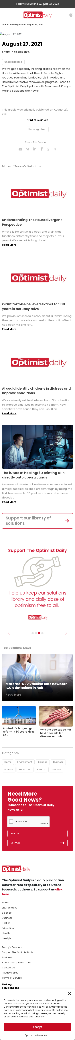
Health (41, 769)
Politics (8, 769)
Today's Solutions (12, 947)
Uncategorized (17, 24)
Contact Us (8, 967)
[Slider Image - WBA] (36, 633)
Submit (62, 843)
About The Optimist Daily (16, 962)
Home (5, 24)
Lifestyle (56, 769)
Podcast (7, 957)
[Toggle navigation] (3, 15)
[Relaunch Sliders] (42, 633)
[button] (69, 993)
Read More (9, 245)
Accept (37, 1027)
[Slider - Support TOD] (39, 633)
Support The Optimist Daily (17, 952)
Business (58, 762)
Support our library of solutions (28, 520)
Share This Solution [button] (14, 52)
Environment (24, 762)
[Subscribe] (32, 633)
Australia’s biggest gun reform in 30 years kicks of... (18, 732)
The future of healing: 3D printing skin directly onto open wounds (33, 475)
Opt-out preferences (36, 1035)
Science (42, 762)
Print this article (37, 120)
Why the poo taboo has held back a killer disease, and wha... (56, 733)
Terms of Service (12, 978)
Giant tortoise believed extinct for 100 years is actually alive (33, 306)
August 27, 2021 (35, 24)
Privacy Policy (10, 972)
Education (25, 769)
